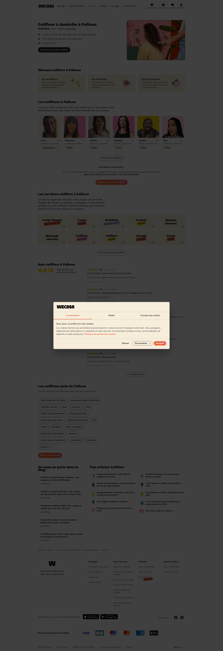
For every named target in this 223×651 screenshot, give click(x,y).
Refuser (125, 343)
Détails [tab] (111, 315)
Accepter (160, 343)
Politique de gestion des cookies (100, 334)
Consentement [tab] (72, 315)
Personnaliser (141, 343)
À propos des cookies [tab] (150, 315)
